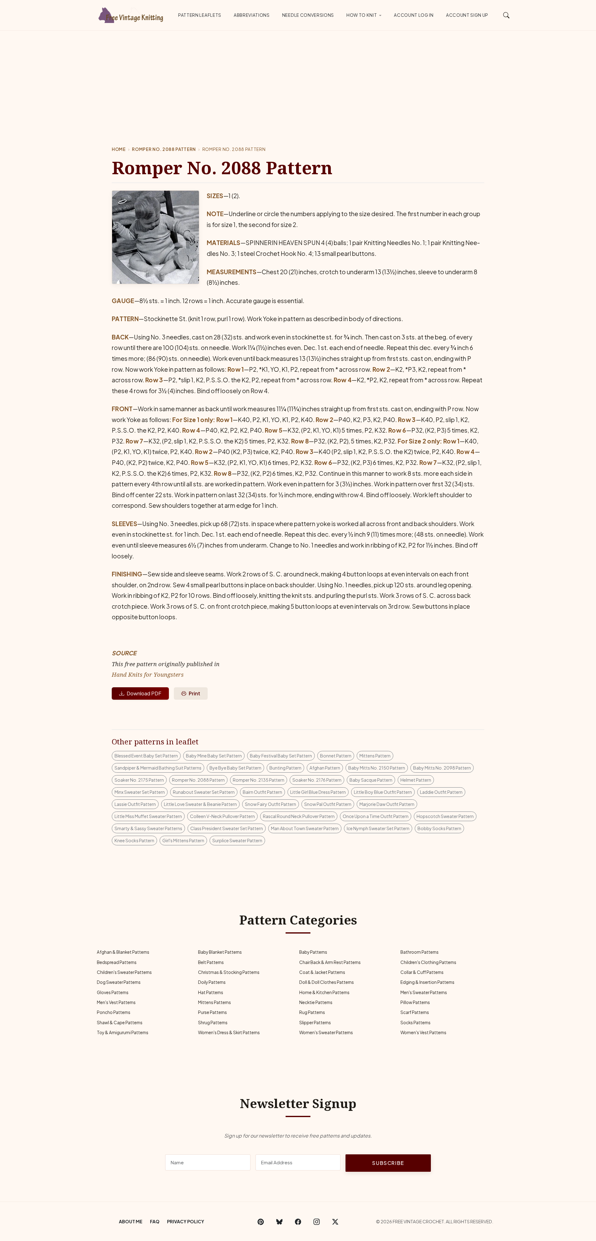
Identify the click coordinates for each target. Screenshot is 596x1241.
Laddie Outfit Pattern (441, 792)
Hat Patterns (210, 992)
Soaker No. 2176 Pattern (316, 780)
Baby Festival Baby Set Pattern (281, 755)
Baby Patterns (313, 952)
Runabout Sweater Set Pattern (204, 792)
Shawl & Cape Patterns (119, 1022)
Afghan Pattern (324, 768)
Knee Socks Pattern (134, 840)
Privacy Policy (185, 1221)
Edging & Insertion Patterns (427, 982)
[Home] (132, 14)
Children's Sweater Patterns (124, 972)
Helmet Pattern (415, 780)
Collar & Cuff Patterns (422, 972)
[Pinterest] (261, 1221)
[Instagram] (316, 1221)
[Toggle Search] (506, 15)
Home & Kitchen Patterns (324, 992)
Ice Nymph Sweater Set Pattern (378, 828)
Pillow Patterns (415, 1002)
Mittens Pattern (375, 755)
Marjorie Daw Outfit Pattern (386, 804)
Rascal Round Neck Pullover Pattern (299, 816)
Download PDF (144, 693)
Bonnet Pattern (335, 755)
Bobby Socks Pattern (439, 828)
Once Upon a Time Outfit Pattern (376, 816)
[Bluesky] (279, 1221)
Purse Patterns (212, 1012)
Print (194, 693)
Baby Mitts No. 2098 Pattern (442, 768)
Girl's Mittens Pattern (183, 840)
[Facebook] (298, 1221)
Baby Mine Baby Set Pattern (214, 755)
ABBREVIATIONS (252, 15)
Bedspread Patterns (117, 962)
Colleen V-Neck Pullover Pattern (222, 816)
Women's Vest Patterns (423, 1032)
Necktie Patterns (315, 1002)
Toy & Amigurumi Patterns (122, 1032)
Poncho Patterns (113, 1012)
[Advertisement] (298, 77)
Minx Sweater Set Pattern (140, 792)
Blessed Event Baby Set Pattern (146, 755)
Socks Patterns (415, 1022)
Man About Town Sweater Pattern (305, 828)
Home (119, 149)
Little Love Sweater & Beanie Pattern (200, 804)
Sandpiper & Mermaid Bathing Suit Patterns (158, 768)
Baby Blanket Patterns (220, 952)
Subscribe (388, 1163)
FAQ (155, 1221)
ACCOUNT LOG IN (414, 15)
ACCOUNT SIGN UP (467, 15)
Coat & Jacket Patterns (322, 972)
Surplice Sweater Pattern (237, 840)
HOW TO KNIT (361, 15)
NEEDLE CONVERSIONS (308, 15)
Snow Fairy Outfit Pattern (270, 804)
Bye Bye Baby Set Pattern (235, 768)
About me (130, 1221)
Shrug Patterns (213, 1022)
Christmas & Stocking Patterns (229, 972)
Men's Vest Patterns (116, 1002)
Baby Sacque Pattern (371, 780)
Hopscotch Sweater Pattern (445, 816)
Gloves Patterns (113, 992)
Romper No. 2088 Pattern (164, 149)
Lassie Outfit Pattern (135, 804)
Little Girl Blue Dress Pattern (318, 792)
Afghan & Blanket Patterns (123, 952)
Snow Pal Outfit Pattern (327, 804)
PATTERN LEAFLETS (199, 15)
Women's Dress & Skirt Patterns (229, 1032)
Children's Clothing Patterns (428, 962)
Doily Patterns (212, 982)
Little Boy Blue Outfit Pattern (383, 792)
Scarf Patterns (414, 1012)
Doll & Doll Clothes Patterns (326, 982)
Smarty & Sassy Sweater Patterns (148, 828)
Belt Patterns (211, 962)
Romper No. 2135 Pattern (258, 780)
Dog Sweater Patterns (119, 982)
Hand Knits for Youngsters (148, 674)
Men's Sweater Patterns (423, 992)
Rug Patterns (312, 1012)
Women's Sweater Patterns (326, 1032)
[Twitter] (335, 1221)
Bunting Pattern (285, 768)
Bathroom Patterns (419, 952)
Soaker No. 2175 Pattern (139, 780)
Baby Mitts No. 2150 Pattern (376, 768)
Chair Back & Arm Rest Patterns (330, 962)
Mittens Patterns (214, 1002)
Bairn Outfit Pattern (262, 792)
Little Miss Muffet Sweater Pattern (148, 816)
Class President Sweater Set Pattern (226, 828)
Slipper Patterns (315, 1022)
